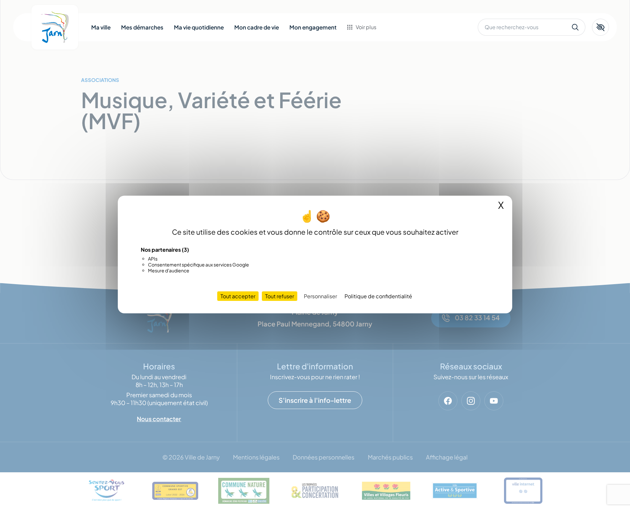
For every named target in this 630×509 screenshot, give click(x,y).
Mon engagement (313, 27)
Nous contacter (376, 74)
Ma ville (101, 27)
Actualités (368, 61)
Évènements (371, 47)
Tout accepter (237, 296)
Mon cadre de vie (256, 27)
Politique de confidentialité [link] (378, 296)
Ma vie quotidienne (199, 27)
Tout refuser (279, 296)
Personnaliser (320, 296)
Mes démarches (142, 27)
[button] (600, 27)
